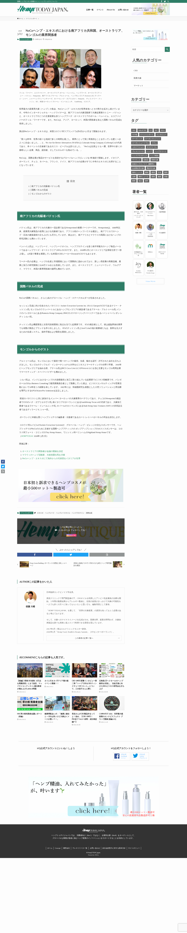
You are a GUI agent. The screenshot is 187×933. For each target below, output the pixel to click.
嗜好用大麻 (151, 168)
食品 (140, 181)
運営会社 (66, 848)
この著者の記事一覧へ (84, 638)
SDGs (163, 130)
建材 (146, 172)
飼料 (146, 181)
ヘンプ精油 (154, 156)
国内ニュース (137, 172)
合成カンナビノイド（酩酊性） (143, 164)
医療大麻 (137, 78)
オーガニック (137, 139)
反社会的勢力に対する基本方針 (114, 848)
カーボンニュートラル (140, 143)
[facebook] (161, 1)
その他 (134, 134)
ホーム (49, 848)
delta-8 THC (142, 130)
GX (150, 130)
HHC (156, 130)
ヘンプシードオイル (63, 513)
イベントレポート (25, 39)
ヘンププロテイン (78, 513)
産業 (153, 177)
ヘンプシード (49, 513)
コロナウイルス (138, 147)
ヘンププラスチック (139, 156)
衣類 (166, 177)
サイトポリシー (134, 848)
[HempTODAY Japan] (42, 9)
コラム (154, 143)
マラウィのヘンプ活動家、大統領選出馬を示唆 (43, 455)
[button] (34, 555)
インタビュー (161, 134)
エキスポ (40, 513)
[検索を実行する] (167, 49)
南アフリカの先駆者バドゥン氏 (45, 186)
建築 (153, 172)
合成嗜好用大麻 (138, 168)
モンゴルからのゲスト (41, 193)
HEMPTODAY (27, 436)
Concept (58, 848)
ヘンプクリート (160, 151)
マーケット (138, 85)
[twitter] (165, 1)
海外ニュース (143, 177)
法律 (133, 177)
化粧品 (145, 160)
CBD (136, 70)
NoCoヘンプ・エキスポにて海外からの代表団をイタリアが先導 (51, 458)
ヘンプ (149, 151)
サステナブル (152, 147)
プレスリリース (138, 151)
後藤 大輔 (30, 606)
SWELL (97, 855)
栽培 (166, 172)
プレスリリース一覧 (79, 848)
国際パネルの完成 (39, 190)
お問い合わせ (95, 848)
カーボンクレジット (152, 139)
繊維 (159, 177)
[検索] (168, 1)
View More (150, 281)
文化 (159, 172)
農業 (133, 181)
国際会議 (89, 513)
